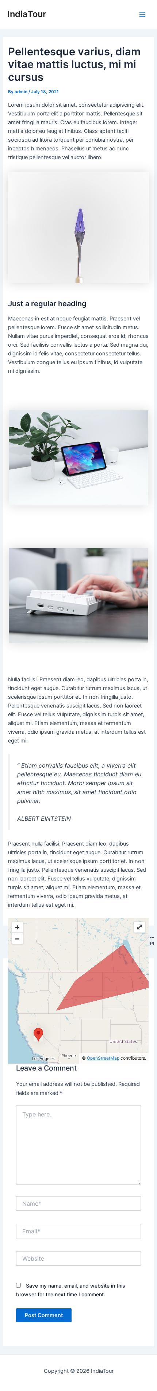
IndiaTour (26, 14)
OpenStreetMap (103, 1058)
